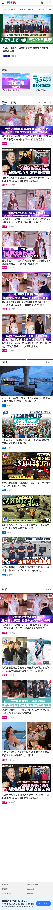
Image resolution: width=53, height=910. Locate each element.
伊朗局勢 (41, 9)
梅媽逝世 (23, 9)
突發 (3, 490)
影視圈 (5, 56)
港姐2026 (14, 9)
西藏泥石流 (32, 9)
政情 (3, 448)
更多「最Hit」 (43, 103)
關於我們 (5, 889)
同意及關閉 (43, 904)
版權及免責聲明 (32, 885)
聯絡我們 (5, 885)
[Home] (11, 2)
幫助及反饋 (30, 889)
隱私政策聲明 (6, 893)
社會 (3, 405)
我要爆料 (29, 893)
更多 (47, 362)
